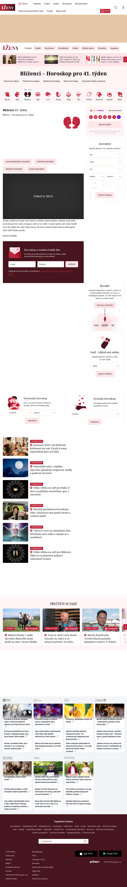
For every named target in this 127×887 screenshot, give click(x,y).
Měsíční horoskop (51, 81)
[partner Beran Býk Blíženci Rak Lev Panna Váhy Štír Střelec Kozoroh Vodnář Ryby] (44, 413)
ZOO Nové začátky (109, 826)
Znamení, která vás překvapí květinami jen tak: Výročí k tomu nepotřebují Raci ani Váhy (48, 448)
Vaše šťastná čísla (114, 110)
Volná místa (10, 855)
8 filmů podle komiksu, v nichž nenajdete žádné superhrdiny (16, 790)
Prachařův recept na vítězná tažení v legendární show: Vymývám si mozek (46, 721)
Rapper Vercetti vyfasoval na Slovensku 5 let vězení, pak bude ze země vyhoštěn (48, 791)
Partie (76, 826)
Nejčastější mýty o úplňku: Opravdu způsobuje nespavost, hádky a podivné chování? (51, 470)
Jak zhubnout (15, 826)
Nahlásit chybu (11, 879)
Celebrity (37, 3)
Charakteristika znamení (93, 81)
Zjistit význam (105, 195)
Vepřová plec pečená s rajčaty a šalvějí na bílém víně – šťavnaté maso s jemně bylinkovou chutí (109, 734)
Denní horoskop (11, 81)
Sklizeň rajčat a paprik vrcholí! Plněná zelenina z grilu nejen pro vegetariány (79, 779)
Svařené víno (59, 829)
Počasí (83, 826)
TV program (57, 826)
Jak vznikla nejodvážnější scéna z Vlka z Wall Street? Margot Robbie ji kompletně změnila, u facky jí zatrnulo (17, 805)
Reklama (9, 859)
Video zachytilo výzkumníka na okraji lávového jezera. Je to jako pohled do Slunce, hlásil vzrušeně (79, 747)
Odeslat (71, 264)
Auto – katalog (18, 829)
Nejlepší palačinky (74, 833)
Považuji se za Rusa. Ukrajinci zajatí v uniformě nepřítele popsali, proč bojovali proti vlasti (17, 721)
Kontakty (35, 863)
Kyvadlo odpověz (105, 305)
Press (34, 855)
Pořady (50, 11)
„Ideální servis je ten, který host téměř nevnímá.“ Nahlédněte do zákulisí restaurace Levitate (109, 746)
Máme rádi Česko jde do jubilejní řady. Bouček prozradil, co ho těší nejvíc (48, 746)
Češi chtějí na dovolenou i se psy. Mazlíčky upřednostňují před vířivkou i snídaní (79, 791)
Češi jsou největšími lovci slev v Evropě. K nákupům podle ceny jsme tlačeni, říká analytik (16, 734)
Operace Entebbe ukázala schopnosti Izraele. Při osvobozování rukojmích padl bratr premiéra (77, 735)
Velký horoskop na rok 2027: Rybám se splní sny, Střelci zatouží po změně (69, 59)
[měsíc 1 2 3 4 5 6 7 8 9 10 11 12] (105, 162)
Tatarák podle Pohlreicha (75, 829)
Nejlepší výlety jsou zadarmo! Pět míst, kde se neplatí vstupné (78, 802)
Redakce (35, 875)
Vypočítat (32, 421)
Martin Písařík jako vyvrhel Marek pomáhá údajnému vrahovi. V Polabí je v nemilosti (100, 640)
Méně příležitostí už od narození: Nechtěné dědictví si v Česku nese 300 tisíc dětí (29, 60)
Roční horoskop (71, 81)
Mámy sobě (61, 11)
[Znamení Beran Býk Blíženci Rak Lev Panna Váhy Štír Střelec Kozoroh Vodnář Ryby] (50, 264)
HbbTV (8, 863)
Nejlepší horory (45, 826)
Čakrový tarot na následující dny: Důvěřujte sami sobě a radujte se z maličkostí (50, 534)
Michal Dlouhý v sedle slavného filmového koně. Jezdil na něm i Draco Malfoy (21, 638)
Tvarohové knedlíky (57, 833)
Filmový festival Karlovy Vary (31, 11)
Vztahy (47, 3)
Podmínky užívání (13, 867)
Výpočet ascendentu (40, 833)
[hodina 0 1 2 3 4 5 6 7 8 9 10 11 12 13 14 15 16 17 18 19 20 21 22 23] (96, 176)
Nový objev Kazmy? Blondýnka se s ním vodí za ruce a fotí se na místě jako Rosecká (48, 803)
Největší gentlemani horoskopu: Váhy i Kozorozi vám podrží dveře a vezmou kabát (50, 512)
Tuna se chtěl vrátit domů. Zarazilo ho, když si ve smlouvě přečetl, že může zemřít (60, 640)
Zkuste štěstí (105, 125)
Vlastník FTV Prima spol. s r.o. (17, 875)
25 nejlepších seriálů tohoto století (15, 778)
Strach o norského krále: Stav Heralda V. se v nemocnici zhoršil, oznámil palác (15, 746)
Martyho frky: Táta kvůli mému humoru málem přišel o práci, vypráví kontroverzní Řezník (47, 779)
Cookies (9, 871)
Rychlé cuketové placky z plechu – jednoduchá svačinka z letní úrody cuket (109, 721)
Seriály (56, 3)
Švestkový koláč (88, 833)
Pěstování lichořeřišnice (105, 829)
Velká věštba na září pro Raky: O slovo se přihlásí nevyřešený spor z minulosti (50, 491)
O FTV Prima (10, 852)
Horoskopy (67, 3)
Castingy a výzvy (38, 859)
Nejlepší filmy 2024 (30, 826)
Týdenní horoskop (31, 81)
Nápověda (36, 871)
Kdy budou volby (94, 826)
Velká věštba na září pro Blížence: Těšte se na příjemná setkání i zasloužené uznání (50, 555)
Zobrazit (95, 422)
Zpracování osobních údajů (42, 867)
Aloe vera (90, 829)
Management (37, 852)
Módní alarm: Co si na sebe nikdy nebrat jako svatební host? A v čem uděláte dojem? (112, 60)
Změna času (68, 826)
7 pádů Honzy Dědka (34, 829)
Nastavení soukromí (40, 879)
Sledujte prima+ (81, 3)
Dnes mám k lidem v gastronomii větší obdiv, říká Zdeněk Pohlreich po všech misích (48, 734)
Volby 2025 (48, 829)
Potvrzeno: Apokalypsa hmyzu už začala (79, 720)
